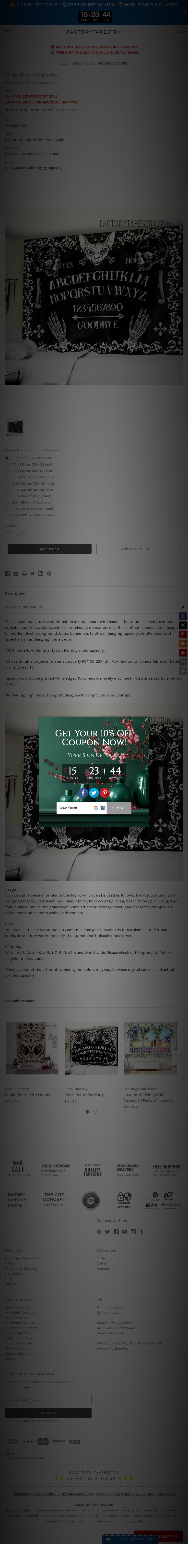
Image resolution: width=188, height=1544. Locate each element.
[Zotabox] (146, 823)
